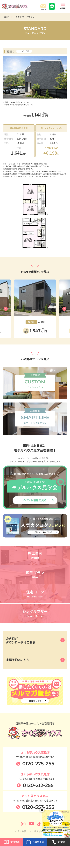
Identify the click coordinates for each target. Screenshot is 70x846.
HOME (6, 16)
